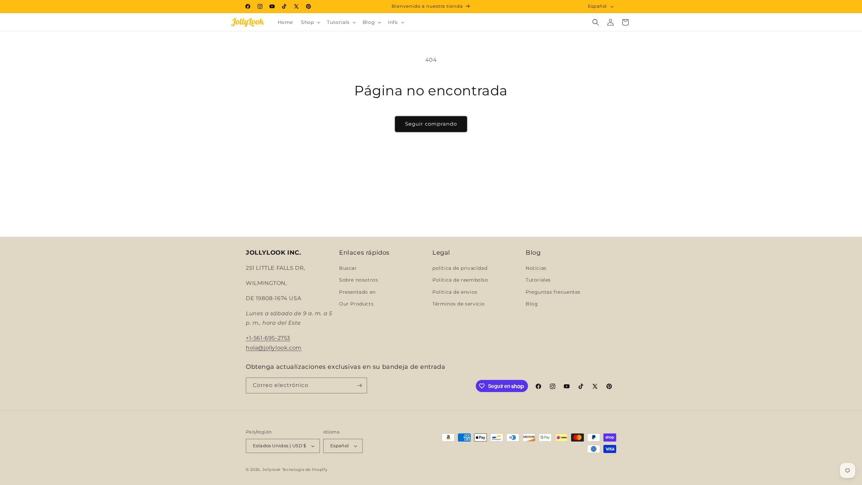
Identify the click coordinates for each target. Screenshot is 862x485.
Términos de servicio (458, 304)
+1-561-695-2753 (268, 338)
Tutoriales (538, 280)
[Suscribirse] (359, 385)
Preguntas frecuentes (553, 292)
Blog (532, 304)
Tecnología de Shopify (305, 469)
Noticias (536, 268)
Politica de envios (454, 292)
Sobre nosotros (358, 280)
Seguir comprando (431, 124)
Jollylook (271, 469)
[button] (310, 22)
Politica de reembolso (460, 280)
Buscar (348, 268)
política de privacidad (459, 268)
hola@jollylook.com (274, 348)
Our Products (356, 304)
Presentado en (357, 292)
